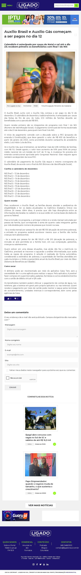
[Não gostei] (15, 299)
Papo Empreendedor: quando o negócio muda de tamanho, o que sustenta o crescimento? (39, 485)
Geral (30, 444)
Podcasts (43, 545)
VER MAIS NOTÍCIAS (40, 505)
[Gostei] (8, 299)
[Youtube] (44, 565)
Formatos (28, 550)
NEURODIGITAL (71, 572)
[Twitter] (40, 565)
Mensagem (10, 325)
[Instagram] (33, 565)
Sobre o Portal (9, 545)
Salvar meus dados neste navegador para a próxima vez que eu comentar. (42, 370)
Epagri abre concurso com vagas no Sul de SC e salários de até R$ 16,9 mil (38, 437)
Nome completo (12, 340)
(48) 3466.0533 (66, 545)
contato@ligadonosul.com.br (67, 548)
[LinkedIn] (47, 565)
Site (6, 361)
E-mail (8, 350)
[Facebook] (37, 565)
